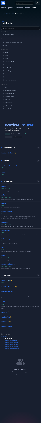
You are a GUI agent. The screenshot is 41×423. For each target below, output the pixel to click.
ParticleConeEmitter (11, 342)
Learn (34, 8)
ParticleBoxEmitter (11, 340)
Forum (27, 8)
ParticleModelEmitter (11, 344)
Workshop (19, 8)
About (3, 8)
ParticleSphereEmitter (12, 348)
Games (10, 8)
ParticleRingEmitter (11, 346)
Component (4, 337)
